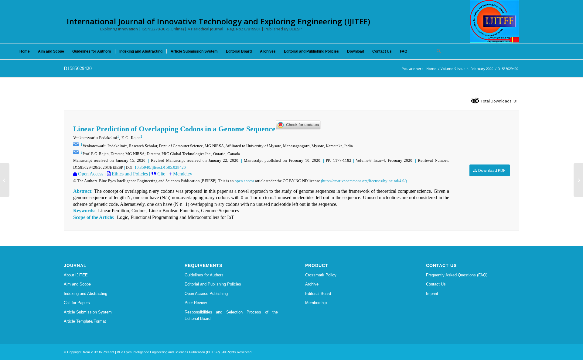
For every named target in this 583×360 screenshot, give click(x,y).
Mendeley (182, 173)
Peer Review (196, 302)
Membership (316, 302)
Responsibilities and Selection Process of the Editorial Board (231, 315)
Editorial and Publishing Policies (213, 284)
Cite (161, 173)
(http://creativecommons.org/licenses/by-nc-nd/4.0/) (364, 180)
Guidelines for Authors (204, 275)
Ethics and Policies (129, 173)
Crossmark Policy (320, 275)
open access (244, 180)
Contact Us (436, 284)
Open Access (90, 173)
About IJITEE (76, 275)
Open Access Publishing (206, 293)
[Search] (437, 51)
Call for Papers (77, 302)
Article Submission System (88, 312)
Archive (312, 284)
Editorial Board (318, 293)
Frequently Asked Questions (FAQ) (456, 275)
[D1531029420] (4, 180)
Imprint (432, 293)
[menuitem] (24, 51)
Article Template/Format (85, 321)
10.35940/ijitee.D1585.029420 (160, 167)
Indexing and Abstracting (85, 293)
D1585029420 (78, 68)
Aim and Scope (77, 284)
